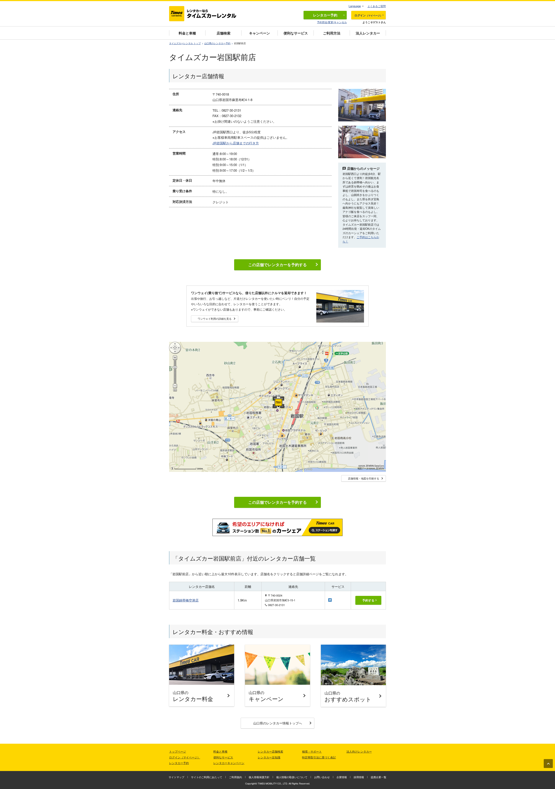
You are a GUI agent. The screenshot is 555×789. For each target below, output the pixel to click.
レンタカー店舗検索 (270, 751)
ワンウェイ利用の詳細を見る (215, 318)
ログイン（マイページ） (184, 757)
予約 (325, 15)
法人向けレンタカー (359, 751)
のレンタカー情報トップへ (277, 723)
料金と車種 (187, 33)
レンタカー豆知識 (269, 757)
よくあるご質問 (376, 6)
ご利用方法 (331, 33)
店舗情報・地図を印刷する (363, 478)
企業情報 (341, 777)
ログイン (368, 15)
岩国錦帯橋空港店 (186, 600)
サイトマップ (176, 777)
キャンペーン (259, 33)
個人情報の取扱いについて (291, 777)
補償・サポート (312, 751)
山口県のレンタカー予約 (217, 43)
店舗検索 (223, 33)
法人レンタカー (368, 33)
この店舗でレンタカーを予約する (277, 264)
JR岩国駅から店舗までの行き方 (235, 143)
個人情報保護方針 (259, 777)
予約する (368, 600)
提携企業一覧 (378, 777)
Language (355, 6)
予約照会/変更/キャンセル (332, 22)
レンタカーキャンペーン (228, 763)
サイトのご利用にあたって (206, 777)
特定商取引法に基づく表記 (319, 757)
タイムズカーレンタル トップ (185, 43)
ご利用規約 (235, 777)
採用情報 (359, 777)
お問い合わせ (322, 777)
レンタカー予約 (179, 763)
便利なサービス (296, 33)
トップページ (177, 751)
